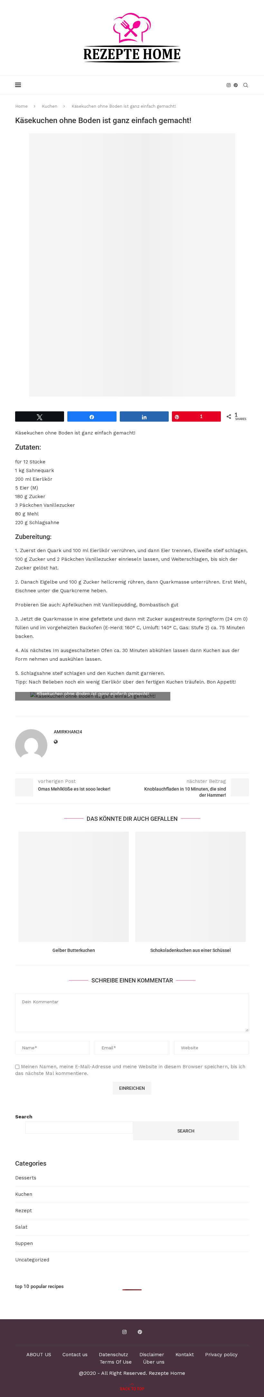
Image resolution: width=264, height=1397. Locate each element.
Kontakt (184, 1354)
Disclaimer (151, 1354)
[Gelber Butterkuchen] (73, 887)
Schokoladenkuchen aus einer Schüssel (190, 950)
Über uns (154, 1362)
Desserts (25, 1178)
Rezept (23, 1210)
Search (23, 1117)
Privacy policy (221, 1354)
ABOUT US (38, 1354)
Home (21, 106)
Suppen (24, 1243)
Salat (21, 1227)
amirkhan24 (68, 731)
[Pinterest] (236, 85)
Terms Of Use (115, 1362)
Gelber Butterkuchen (73, 950)
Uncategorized (32, 1260)
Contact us (75, 1354)
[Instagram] (229, 85)
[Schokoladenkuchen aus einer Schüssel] (190, 887)
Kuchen (49, 106)
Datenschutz (113, 1354)
